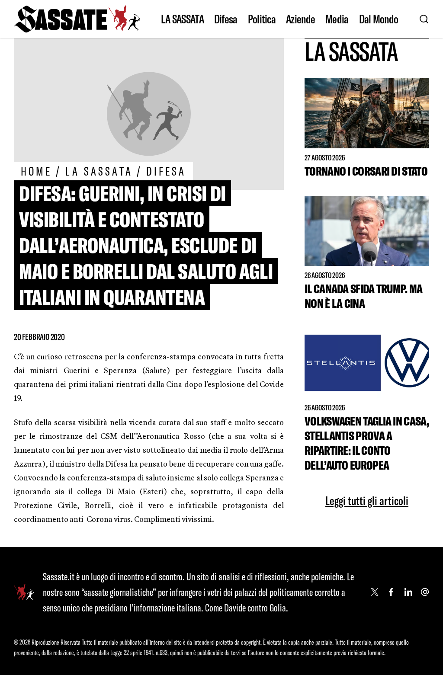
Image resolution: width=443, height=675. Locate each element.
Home (36, 171)
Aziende (300, 19)
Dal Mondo (378, 19)
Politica (262, 19)
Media (337, 19)
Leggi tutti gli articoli (366, 500)
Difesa (226, 19)
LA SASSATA (182, 19)
